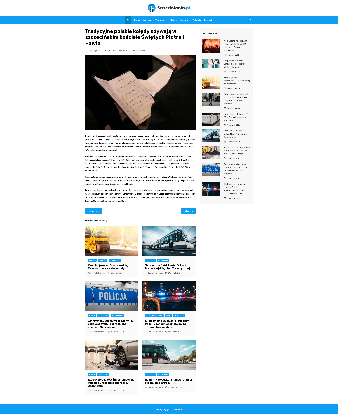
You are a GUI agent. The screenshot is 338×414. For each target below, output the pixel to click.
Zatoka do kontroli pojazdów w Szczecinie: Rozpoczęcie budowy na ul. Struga (237, 150)
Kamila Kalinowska (98, 273)
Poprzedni (95, 211)
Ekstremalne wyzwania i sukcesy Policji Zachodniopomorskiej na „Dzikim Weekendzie (167, 324)
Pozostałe (185, 20)
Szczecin (147, 20)
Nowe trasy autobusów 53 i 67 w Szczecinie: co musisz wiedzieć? (236, 117)
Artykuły (197, 20)
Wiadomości (160, 20)
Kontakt (208, 20)
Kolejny (187, 211)
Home (137, 20)
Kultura (92, 260)
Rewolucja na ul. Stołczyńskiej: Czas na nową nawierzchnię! (108, 267)
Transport (150, 260)
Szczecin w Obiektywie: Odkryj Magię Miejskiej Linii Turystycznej (167, 267)
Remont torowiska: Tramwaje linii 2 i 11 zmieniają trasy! (168, 381)
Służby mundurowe (154, 316)
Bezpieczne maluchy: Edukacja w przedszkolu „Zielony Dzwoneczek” (234, 64)
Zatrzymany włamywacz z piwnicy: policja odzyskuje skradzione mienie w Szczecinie (111, 324)
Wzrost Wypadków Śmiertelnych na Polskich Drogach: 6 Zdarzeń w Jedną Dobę (111, 383)
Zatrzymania (117, 316)
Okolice (173, 20)
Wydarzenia (140, 51)
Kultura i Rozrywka (119, 51)
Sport (168, 316)
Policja (92, 316)
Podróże (102, 260)
